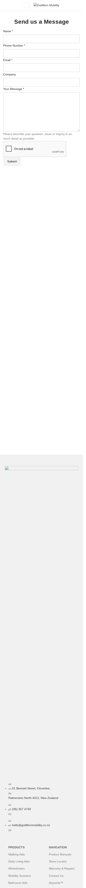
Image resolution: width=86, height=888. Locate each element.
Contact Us (56, 875)
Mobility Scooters (19, 875)
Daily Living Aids (19, 861)
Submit (12, 161)
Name (8, 31)
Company (9, 74)
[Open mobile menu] (27, 5)
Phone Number (14, 45)
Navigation (58, 847)
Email (7, 60)
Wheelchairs (16, 868)
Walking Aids (16, 854)
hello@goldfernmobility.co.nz (31, 825)
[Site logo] (46, 5)
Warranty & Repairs (62, 868)
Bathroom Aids (18, 882)
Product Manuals (60, 854)
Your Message (13, 89)
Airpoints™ (56, 882)
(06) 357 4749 (21, 809)
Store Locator (58, 861)
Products (16, 847)
